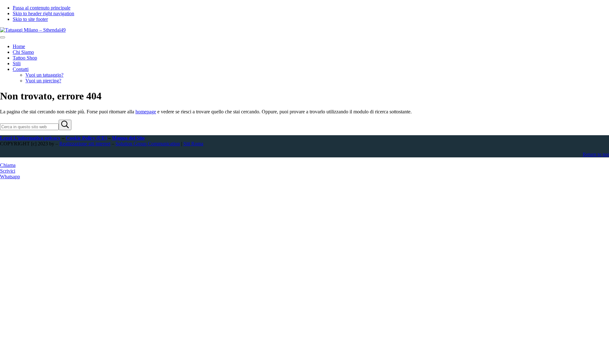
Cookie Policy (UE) (86, 138)
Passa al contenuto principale (41, 7)
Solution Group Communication (147, 143)
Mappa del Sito (128, 138)
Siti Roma (193, 143)
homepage (145, 111)
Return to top (596, 154)
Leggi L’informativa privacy (30, 138)
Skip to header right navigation (43, 13)
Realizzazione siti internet (84, 143)
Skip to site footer (30, 19)
